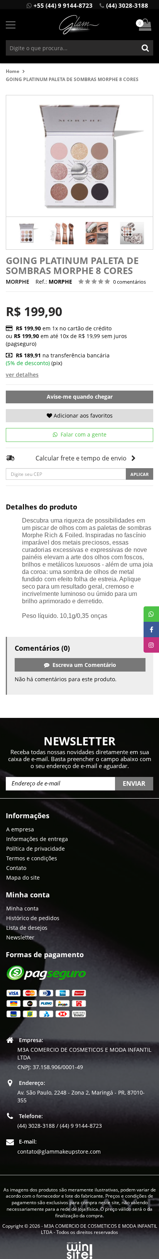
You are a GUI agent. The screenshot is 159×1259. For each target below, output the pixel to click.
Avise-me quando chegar (80, 396)
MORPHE (17, 281)
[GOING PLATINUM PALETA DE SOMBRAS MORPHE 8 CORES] (26, 233)
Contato (16, 867)
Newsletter (20, 937)
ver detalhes (22, 374)
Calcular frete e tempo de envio (81, 458)
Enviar (134, 783)
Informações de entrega (37, 839)
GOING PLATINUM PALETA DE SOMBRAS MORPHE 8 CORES (72, 79)
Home (12, 71)
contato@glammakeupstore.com (59, 1151)
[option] (26, 233)
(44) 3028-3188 (127, 5)
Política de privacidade (35, 848)
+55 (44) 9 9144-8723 (63, 5)
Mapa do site (23, 877)
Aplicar (139, 474)
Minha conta (22, 908)
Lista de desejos (26, 927)
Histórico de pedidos (32, 918)
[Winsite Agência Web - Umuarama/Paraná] (79, 1248)
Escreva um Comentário (82, 664)
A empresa (20, 829)
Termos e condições (31, 858)
